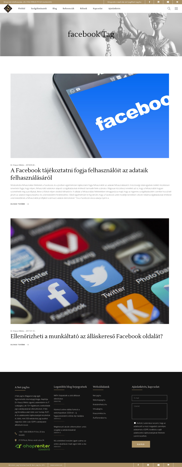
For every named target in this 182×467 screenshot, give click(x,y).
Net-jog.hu (97, 395)
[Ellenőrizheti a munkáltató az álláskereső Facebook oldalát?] (90, 271)
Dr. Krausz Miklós (18, 165)
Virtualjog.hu (98, 409)
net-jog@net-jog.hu (133, 2)
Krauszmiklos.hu (99, 413)
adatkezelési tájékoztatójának (145, 433)
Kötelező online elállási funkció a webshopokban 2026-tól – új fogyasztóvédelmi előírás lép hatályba (69, 412)
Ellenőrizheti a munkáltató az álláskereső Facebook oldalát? (87, 336)
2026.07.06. (57, 401)
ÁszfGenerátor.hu (100, 418)
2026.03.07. (57, 446)
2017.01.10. (30, 331)
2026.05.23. (57, 418)
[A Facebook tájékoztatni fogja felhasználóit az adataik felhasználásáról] (90, 116)
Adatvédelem (56, 465)
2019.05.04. (30, 165)
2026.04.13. (57, 432)
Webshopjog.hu (99, 400)
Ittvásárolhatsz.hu (100, 404)
